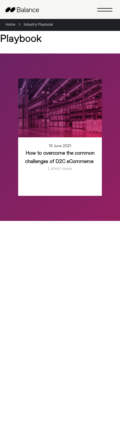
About (12, 323)
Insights (14, 312)
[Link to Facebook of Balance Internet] (11, 399)
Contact (14, 334)
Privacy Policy (103, 392)
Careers (14, 291)
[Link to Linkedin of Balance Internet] (22, 399)
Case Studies (20, 302)
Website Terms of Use (96, 399)
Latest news (60, 169)
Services (15, 370)
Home (10, 24)
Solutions (16, 357)
